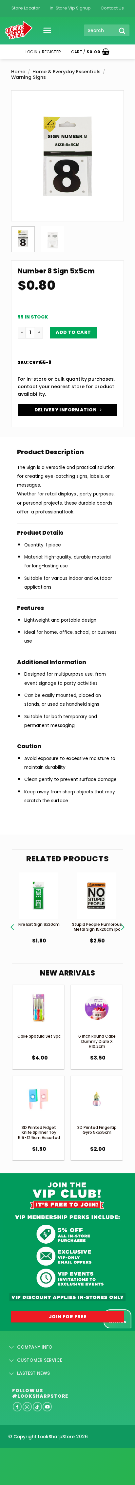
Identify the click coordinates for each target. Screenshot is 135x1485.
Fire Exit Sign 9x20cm (39, 924)
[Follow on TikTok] (37, 1406)
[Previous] (22, 138)
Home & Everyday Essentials (66, 71)
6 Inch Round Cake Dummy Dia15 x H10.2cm (97, 1041)
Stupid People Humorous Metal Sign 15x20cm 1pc (97, 927)
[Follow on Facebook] (17, 1406)
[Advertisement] (52, 1456)
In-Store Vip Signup (70, 8)
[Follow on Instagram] (27, 1406)
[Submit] (122, 30)
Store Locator (25, 8)
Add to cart (73, 332)
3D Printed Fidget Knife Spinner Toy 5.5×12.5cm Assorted (39, 1132)
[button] (45, 30)
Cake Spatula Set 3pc (39, 1036)
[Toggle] (12, 1347)
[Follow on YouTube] (47, 1406)
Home (18, 71)
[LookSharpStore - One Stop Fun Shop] (19, 30)
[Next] (113, 138)
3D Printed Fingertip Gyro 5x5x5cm (97, 1130)
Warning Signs (28, 77)
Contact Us (112, 8)
